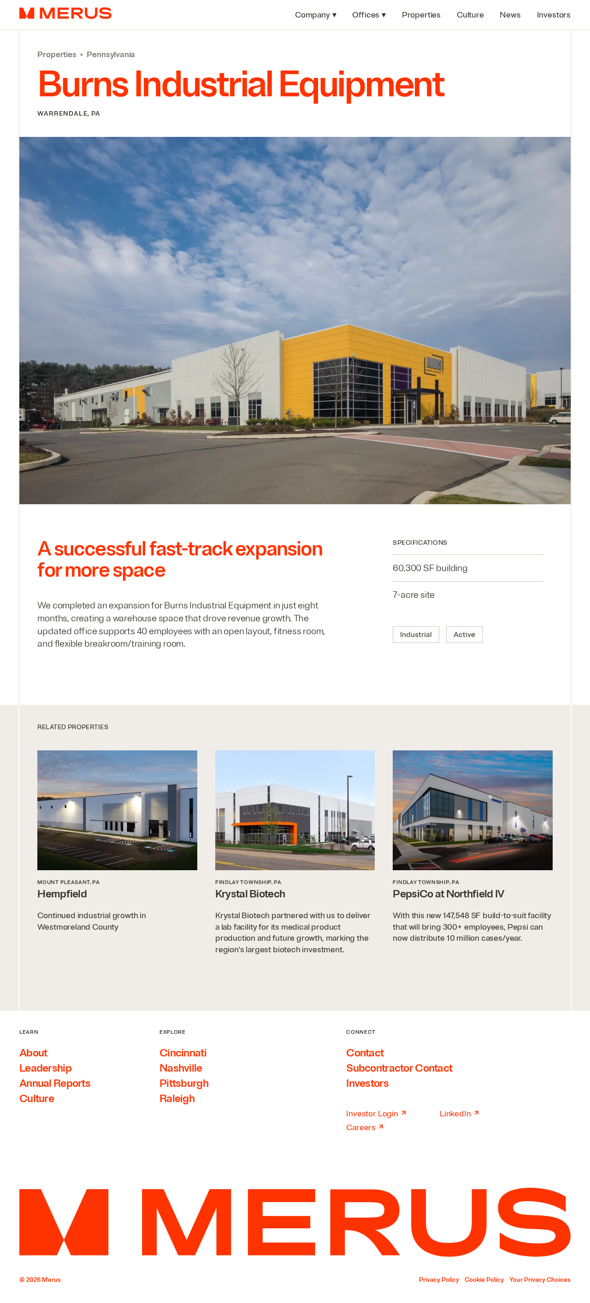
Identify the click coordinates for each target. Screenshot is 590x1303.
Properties (56, 54)
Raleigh (177, 1098)
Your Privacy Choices (540, 1280)
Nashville (180, 1068)
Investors (367, 1083)
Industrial (416, 634)
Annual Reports (54, 1083)
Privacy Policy (439, 1280)
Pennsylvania (111, 54)
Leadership (45, 1068)
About (33, 1053)
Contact (365, 1053)
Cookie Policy (484, 1280)
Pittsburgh (183, 1083)
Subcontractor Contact (399, 1068)
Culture (36, 1098)
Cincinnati (182, 1053)
